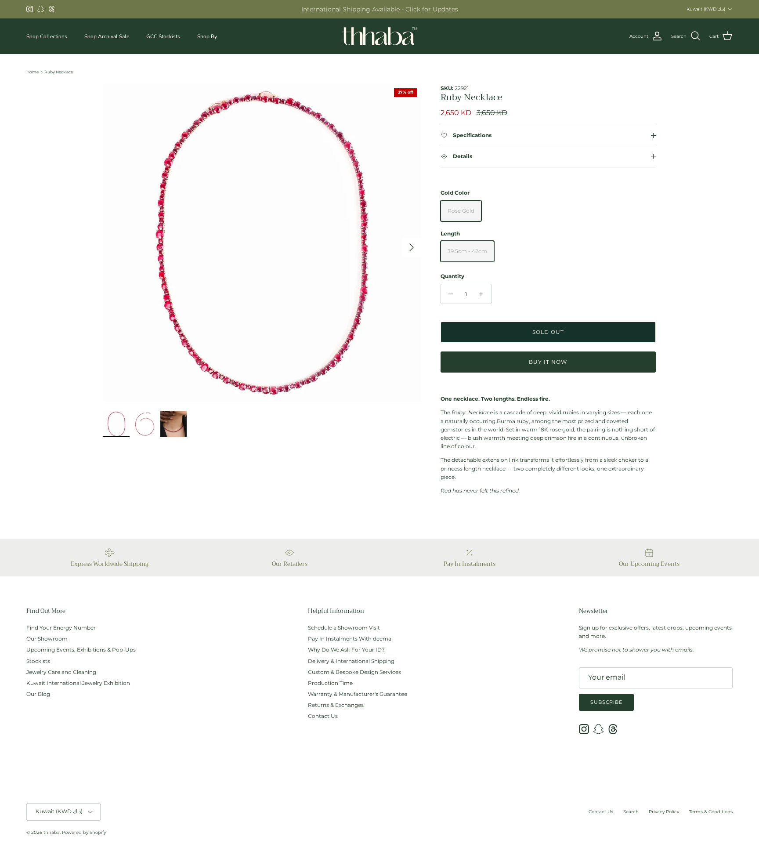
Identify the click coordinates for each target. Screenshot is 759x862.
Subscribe (606, 702)
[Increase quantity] (483, 294)
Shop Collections (46, 36)
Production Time (330, 683)
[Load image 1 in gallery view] (262, 243)
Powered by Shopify (84, 832)
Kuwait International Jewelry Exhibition (78, 683)
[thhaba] (379, 36)
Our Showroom (47, 638)
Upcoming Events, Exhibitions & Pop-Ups (81, 649)
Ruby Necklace (58, 71)
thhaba (51, 832)
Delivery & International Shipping (351, 661)
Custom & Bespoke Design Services (354, 672)
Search (631, 812)
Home (32, 71)
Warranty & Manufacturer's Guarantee (357, 694)
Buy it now (548, 362)
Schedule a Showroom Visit (344, 627)
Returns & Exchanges (336, 705)
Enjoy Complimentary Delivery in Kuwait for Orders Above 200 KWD (379, 11)
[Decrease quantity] (448, 294)
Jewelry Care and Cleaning (61, 672)
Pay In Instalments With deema (349, 638)
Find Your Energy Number (61, 627)
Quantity (452, 276)
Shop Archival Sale (106, 36)
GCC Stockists (163, 36)
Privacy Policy (664, 812)
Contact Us (323, 716)
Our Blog (38, 694)
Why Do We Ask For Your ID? (346, 649)
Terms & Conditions (711, 812)
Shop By (207, 36)
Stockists (38, 661)
